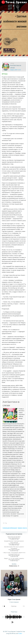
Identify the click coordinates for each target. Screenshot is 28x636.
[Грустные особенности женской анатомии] (5, 66)
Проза (12, 63)
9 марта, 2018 (13, 69)
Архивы (14, 564)
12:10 (19, 69)
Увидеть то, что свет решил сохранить (14, 558)
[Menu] (13, 6)
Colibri (20, 633)
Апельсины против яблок (14, 536)
